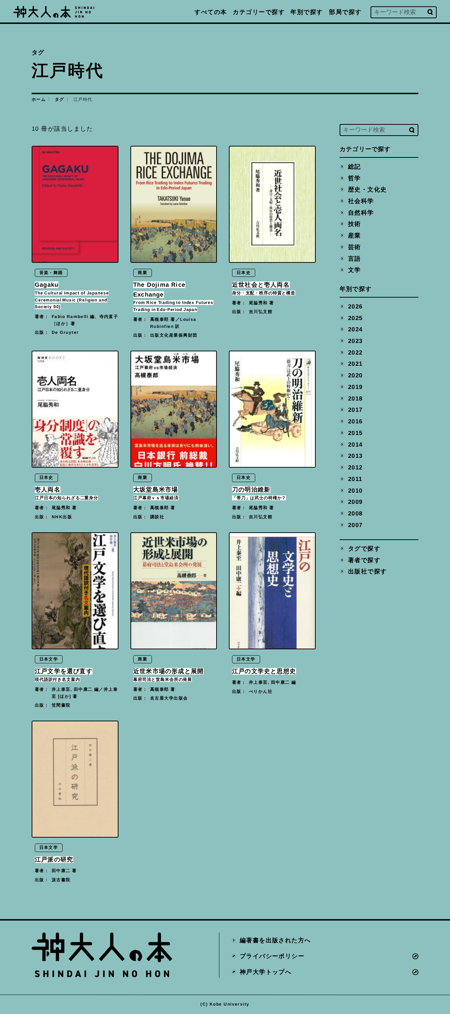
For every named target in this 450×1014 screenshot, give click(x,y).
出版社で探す (367, 571)
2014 (355, 444)
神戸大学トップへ (266, 971)
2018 (355, 398)
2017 (355, 410)
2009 (355, 502)
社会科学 (361, 200)
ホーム (39, 99)
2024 (355, 329)
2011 (355, 478)
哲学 (354, 178)
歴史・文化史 (367, 189)
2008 (355, 513)
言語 (354, 258)
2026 (355, 306)
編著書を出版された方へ (275, 940)
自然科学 (361, 212)
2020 (355, 375)
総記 (354, 166)
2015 (355, 432)
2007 (355, 524)
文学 (354, 270)
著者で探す (364, 560)
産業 (354, 235)
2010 (355, 490)
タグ (59, 99)
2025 (355, 317)
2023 (355, 340)
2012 (355, 467)
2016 (355, 421)
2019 (355, 386)
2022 (355, 352)
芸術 (354, 246)
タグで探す (364, 548)
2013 (355, 456)
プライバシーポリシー (272, 956)
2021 (355, 363)
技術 (354, 224)
